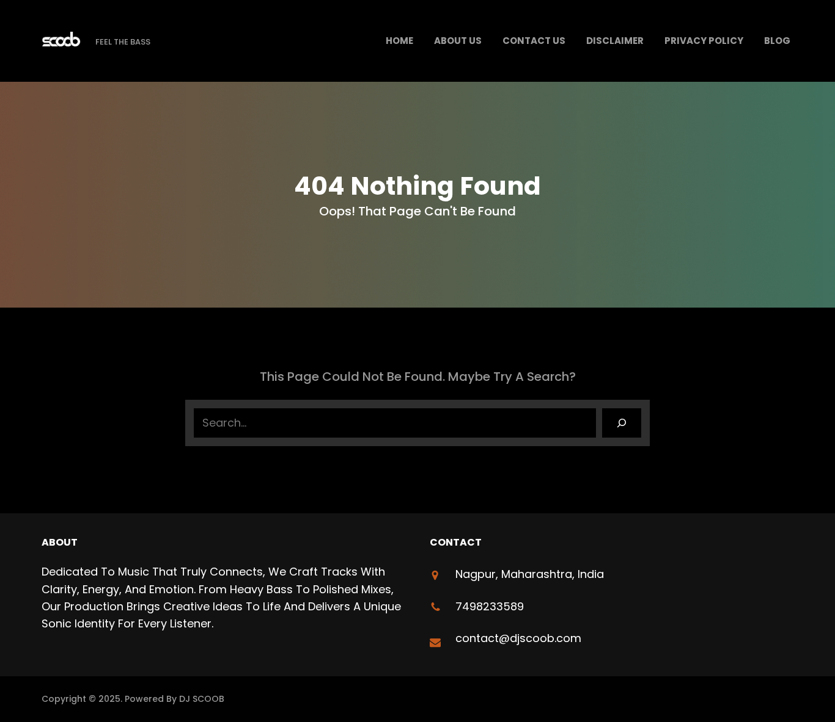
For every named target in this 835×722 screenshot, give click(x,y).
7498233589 (489, 606)
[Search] (621, 423)
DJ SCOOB (201, 699)
